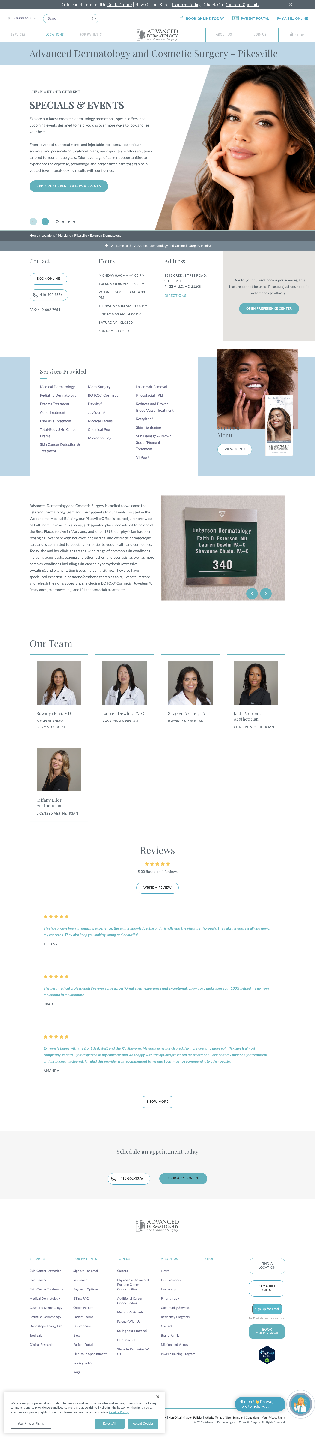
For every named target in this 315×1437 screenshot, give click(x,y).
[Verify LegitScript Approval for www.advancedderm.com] (267, 1355)
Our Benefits (126, 1340)
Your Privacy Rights (273, 1417)
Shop (299, 35)
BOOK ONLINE (48, 278)
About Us (224, 34)
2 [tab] (63, 222)
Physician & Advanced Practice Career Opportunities (133, 1285)
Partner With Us (128, 1321)
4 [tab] (74, 222)
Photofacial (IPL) (149, 395)
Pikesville (80, 235)
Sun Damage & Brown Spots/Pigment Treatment (154, 442)
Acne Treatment (52, 412)
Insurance (80, 1280)
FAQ (76, 1372)
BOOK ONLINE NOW (267, 1331)
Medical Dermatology (57, 387)
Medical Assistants (130, 1312)
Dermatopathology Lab (46, 1326)
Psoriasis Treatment (55, 421)
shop (209, 1259)
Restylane (144, 419)
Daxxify (95, 404)
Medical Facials (100, 421)
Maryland (64, 235)
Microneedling (99, 438)
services (37, 1259)
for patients (85, 1259)
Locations (54, 34)
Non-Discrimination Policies (185, 1417)
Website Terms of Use (218, 1417)
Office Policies (83, 1308)
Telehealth (37, 1335)
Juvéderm (96, 412)
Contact (166, 1326)
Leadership (168, 1289)
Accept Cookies (143, 1423)
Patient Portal (255, 18)
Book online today (205, 19)
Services (18, 34)
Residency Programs (175, 1317)
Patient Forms (83, 1317)
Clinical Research (41, 1344)
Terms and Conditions (246, 1417)
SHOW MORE (157, 1101)
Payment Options (85, 1289)
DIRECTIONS (175, 296)
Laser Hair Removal (151, 387)
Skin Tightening (148, 427)
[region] (84, 1412)
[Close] (158, 1397)
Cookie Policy (119, 1412)
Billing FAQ (81, 1298)
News (165, 1271)
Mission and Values (174, 1344)
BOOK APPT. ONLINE (183, 1178)
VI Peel (142, 457)
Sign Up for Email (267, 1309)
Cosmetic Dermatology (46, 1308)
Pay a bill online (292, 18)
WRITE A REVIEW (157, 887)
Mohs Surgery (99, 387)
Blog (76, 1335)
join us (123, 1259)
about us (169, 1259)
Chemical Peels (100, 430)
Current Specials (242, 4)
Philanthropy (170, 1298)
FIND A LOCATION (267, 1265)
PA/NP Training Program (178, 1354)
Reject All (109, 1423)
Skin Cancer (38, 1280)
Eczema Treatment (54, 404)
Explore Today (186, 4)
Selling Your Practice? (132, 1331)
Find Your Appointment (90, 1354)
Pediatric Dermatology (58, 395)
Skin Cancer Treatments (46, 1289)
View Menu (235, 449)
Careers (122, 1271)
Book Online (119, 4)
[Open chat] (300, 1404)
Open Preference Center (269, 308)
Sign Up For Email (85, 1271)
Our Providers (171, 1280)
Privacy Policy (83, 1363)
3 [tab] (69, 222)
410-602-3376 (51, 294)
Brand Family (170, 1335)
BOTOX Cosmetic (103, 395)
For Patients (91, 34)
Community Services (175, 1308)
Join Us (260, 34)
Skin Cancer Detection (46, 1271)
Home (34, 235)
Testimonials (82, 1326)
